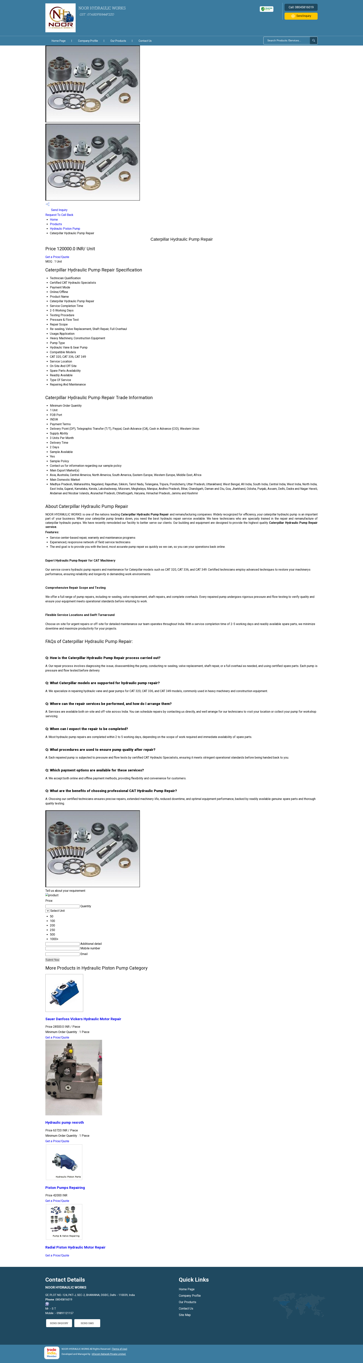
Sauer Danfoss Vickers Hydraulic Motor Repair (83, 1019)
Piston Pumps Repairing (65, 1188)
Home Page (59, 40)
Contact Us (145, 40)
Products (56, 224)
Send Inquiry (303, 15)
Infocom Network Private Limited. (109, 1354)
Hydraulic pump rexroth (64, 1122)
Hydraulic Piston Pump (65, 228)
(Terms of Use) (119, 1349)
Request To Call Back (59, 215)
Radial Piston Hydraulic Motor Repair (75, 1247)
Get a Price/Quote (57, 257)
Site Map (185, 1315)
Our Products (118, 40)
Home (54, 219)
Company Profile (88, 40)
